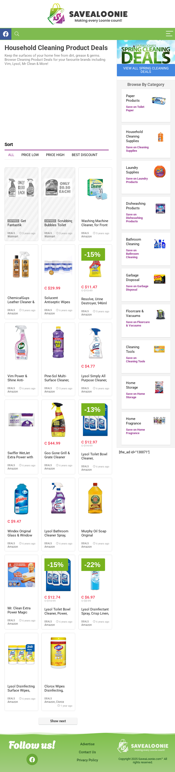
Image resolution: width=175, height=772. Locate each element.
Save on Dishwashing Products (134, 218)
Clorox (60, 701)
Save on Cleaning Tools (135, 359)
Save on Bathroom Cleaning (132, 254)
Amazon (86, 236)
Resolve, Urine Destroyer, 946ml (94, 301)
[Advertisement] (58, 102)
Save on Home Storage (135, 395)
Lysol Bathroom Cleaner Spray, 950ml (56, 535)
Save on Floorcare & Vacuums (138, 323)
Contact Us (87, 752)
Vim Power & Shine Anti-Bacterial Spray (19, 380)
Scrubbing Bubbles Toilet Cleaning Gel (58, 225)
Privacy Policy (87, 760)
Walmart (13, 236)
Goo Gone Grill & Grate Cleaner (57, 455)
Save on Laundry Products (137, 180)
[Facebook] (32, 759)
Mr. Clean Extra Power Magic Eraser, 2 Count (19, 612)
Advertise (87, 744)
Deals (11, 233)
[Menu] (169, 34)
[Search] (16, 34)
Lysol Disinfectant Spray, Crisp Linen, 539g (95, 613)
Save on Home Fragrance (135, 431)
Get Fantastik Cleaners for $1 (19, 225)
